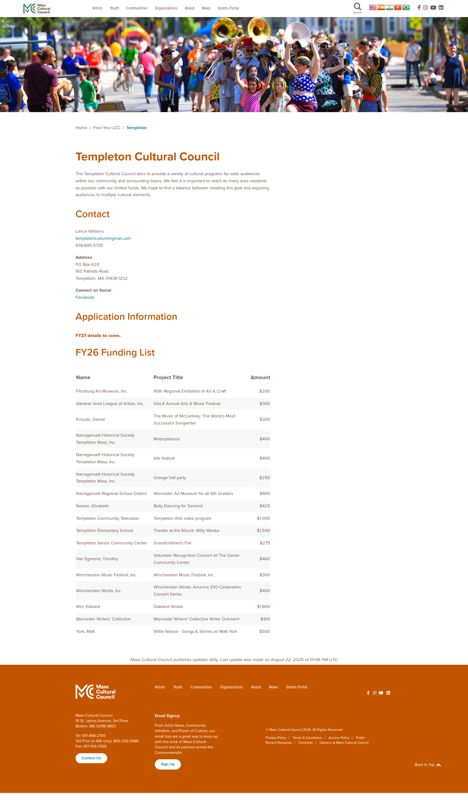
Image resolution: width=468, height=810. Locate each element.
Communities (136, 8)
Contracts (306, 743)
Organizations (166, 8)
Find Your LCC (106, 127)
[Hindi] (390, 7)
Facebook (85, 297)
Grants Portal (228, 8)
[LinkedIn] (441, 8)
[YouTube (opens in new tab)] (433, 8)
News (206, 8)
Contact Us (91, 758)
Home (81, 127)
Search (357, 12)
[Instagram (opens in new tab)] (425, 8)
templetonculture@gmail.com (103, 238)
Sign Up (168, 764)
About (190, 8)
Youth (114, 8)
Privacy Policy (276, 738)
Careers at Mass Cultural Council (344, 743)
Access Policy (339, 738)
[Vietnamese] (398, 7)
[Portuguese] (406, 7)
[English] (373, 7)
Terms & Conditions (307, 738)
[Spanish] (381, 7)
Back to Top (425, 764)
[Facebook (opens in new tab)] (417, 8)
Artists (97, 8)
